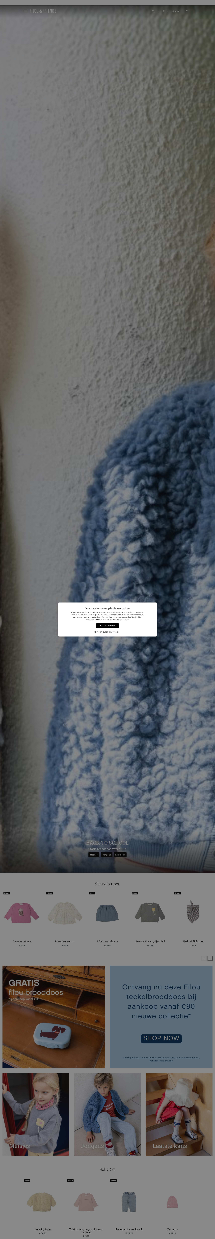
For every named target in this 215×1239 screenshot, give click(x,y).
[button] (107, 631)
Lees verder (124, 619)
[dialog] (107, 619)
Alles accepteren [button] (107, 626)
